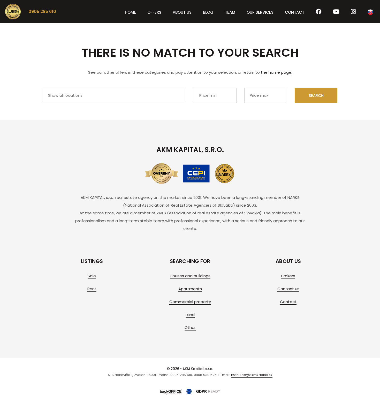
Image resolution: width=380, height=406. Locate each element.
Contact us (288, 288)
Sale (92, 276)
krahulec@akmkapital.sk (251, 374)
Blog (208, 12)
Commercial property (190, 301)
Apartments (190, 288)
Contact (294, 12)
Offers (154, 12)
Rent (91, 288)
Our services (260, 12)
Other (190, 327)
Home (130, 12)
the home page (276, 72)
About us (182, 12)
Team (230, 12)
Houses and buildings (190, 276)
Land (190, 314)
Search (316, 95)
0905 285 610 (42, 11)
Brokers (288, 276)
